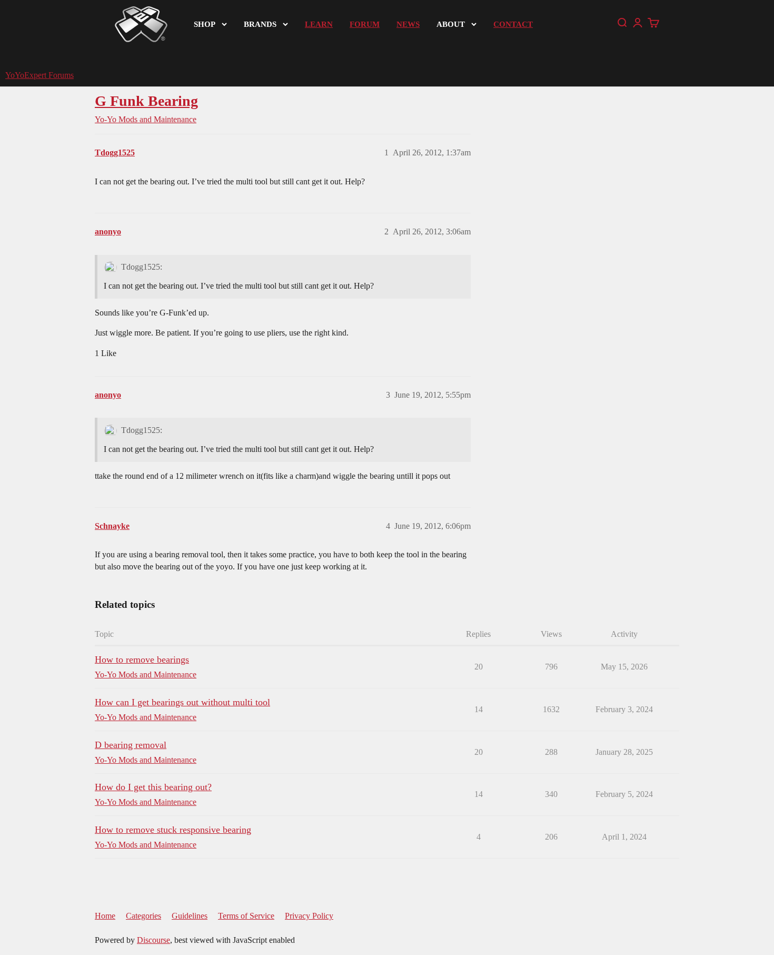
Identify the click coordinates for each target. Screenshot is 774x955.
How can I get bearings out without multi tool (182, 702)
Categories (143, 915)
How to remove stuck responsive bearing (173, 829)
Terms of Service (246, 915)
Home (105, 915)
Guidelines (189, 915)
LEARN (319, 24)
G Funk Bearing (146, 101)
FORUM (365, 24)
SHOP (204, 24)
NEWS (408, 24)
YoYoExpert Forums (39, 75)
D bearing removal (130, 745)
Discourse (153, 940)
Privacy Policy (309, 915)
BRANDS (260, 24)
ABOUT (450, 24)
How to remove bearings (142, 659)
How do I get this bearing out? (153, 787)
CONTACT (513, 24)
